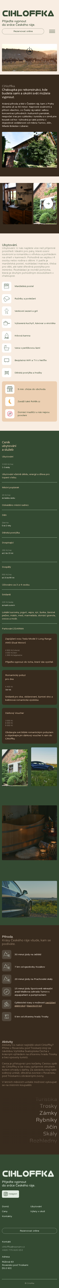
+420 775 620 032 (12, 1250)
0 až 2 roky (6, 526)
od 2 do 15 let (7, 553)
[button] (52, 31)
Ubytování (36, 1206)
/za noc (8, 690)
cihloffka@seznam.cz (13, 1246)
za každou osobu (8, 498)
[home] (28, 13)
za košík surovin (8, 605)
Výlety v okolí (37, 1211)
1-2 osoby (6, 467)
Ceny (5, 1211)
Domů (5, 1206)
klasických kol (34, 1005)
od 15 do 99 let (8, 578)
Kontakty (7, 1216)
